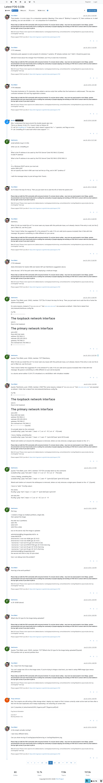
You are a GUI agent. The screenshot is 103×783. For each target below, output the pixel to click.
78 (71, 763)
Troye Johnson (15, 698)
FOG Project (60, 779)
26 (59, 763)
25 (55, 763)
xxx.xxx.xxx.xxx (50, 306)
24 (50, 763)
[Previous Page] (28, 762)
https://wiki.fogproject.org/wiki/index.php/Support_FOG (44, 37)
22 (42, 763)
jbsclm (13, 120)
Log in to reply (92, 10)
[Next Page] (75, 762)
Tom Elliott (14, 15)
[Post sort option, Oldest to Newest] (84, 10)
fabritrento (14, 140)
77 (67, 763)
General (15, 10)
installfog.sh (22, 127)
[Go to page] (38, 762)
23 (46, 763)
